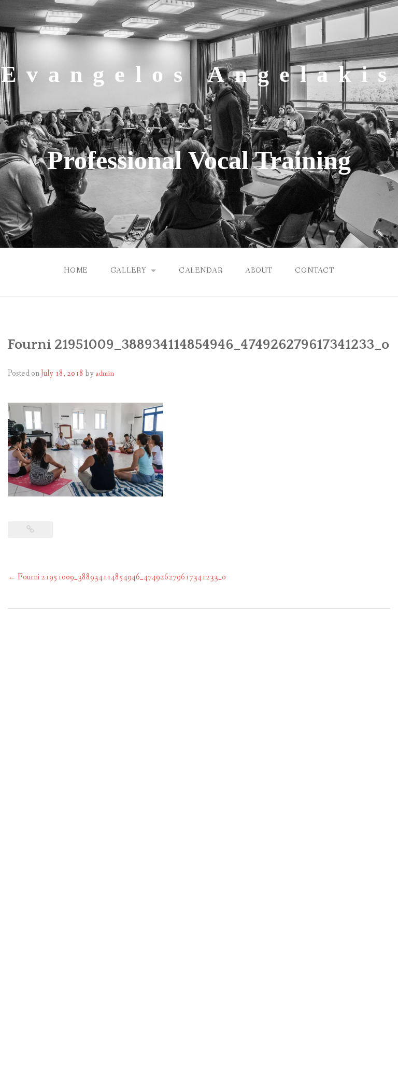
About (259, 270)
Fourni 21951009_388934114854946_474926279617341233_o (117, 577)
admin (104, 373)
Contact (314, 270)
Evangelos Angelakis (199, 74)
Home (76, 270)
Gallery (128, 270)
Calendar (201, 270)
